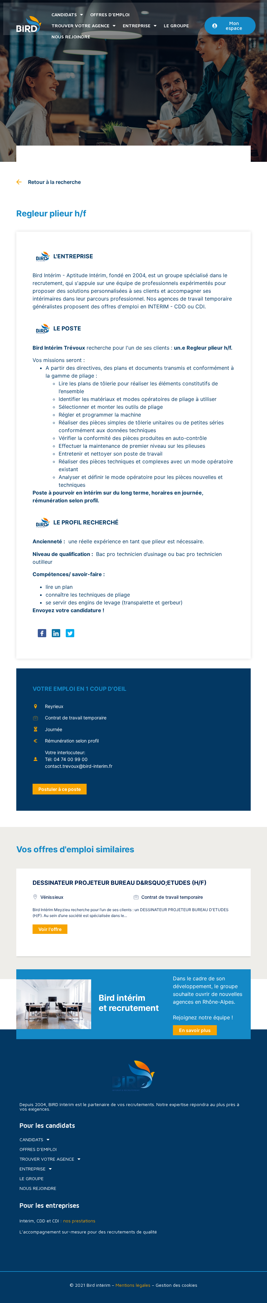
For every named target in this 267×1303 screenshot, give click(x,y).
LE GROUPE (176, 25)
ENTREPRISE (136, 25)
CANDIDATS (64, 14)
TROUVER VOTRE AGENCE (80, 25)
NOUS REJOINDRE (70, 36)
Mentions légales (133, 1285)
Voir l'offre (50, 929)
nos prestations (79, 1220)
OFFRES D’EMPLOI (110, 14)
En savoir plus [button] (195, 1030)
